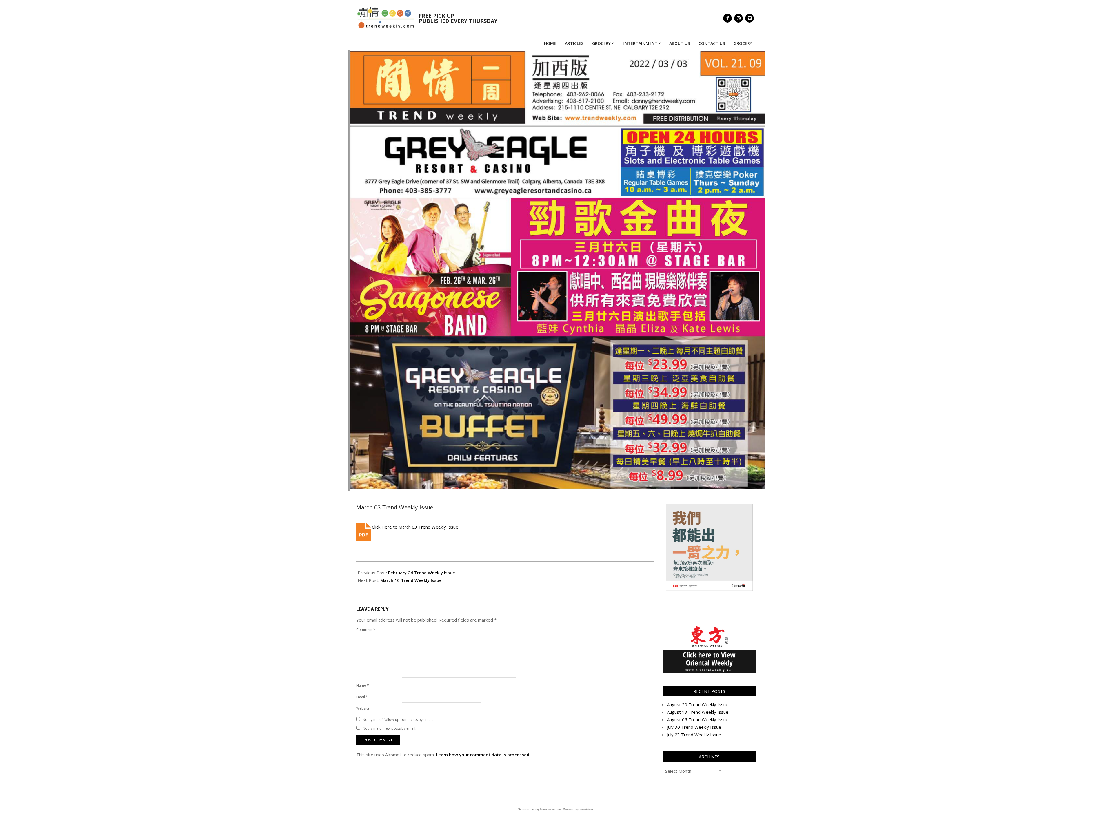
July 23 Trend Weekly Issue (694, 734)
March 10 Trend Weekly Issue (411, 580)
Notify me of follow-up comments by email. (398, 719)
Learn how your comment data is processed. (483, 754)
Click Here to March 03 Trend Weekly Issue (414, 527)
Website (363, 708)
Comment (365, 629)
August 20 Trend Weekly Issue (697, 704)
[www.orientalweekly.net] (709, 628)
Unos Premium (550, 809)
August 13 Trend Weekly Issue (697, 712)
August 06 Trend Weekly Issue (697, 719)
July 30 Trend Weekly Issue (694, 727)
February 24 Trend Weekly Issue (421, 573)
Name (362, 685)
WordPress (587, 809)
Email (362, 697)
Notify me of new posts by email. (389, 728)
